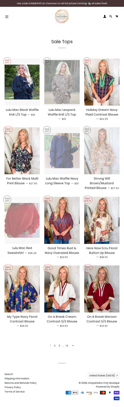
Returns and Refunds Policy (21, 383)
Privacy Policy (13, 387)
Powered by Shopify (107, 386)
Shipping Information (17, 378)
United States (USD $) (102, 375)
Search (9, 374)
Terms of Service (15, 391)
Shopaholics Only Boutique (103, 383)
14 (67, 345)
